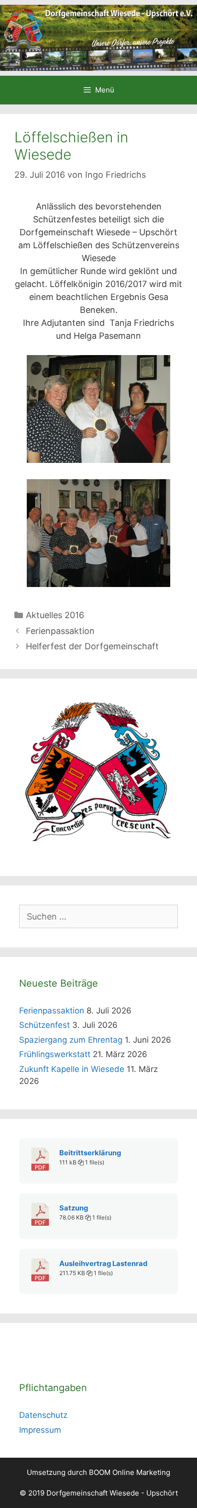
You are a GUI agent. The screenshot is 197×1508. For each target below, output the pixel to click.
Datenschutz (43, 1415)
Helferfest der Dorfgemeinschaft (92, 646)
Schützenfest (44, 1025)
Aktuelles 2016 (55, 615)
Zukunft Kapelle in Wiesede (71, 1069)
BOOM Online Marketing (129, 1472)
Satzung (73, 1208)
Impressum (40, 1430)
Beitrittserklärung (90, 1153)
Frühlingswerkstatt (54, 1054)
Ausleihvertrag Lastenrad (103, 1263)
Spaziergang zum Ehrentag (70, 1040)
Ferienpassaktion (60, 631)
